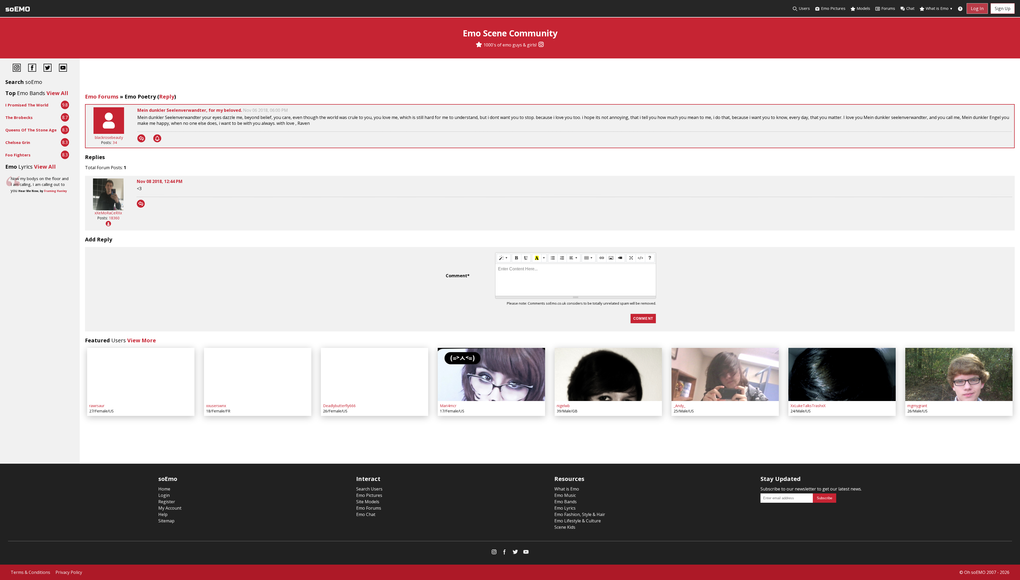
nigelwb (563, 405)
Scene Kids (564, 527)
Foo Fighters (18, 154)
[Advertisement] (550, 77)
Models (863, 8)
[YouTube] (63, 68)
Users (804, 8)
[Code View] (640, 258)
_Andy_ (679, 405)
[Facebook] (32, 68)
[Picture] (611, 258)
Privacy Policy (69, 572)
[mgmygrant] (959, 374)
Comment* (458, 276)
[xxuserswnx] (257, 374)
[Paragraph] (573, 258)
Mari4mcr (448, 405)
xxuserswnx (216, 405)
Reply (166, 96)
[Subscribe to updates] (157, 138)
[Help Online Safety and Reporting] (960, 8)
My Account (169, 508)
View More (141, 340)
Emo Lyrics (565, 508)
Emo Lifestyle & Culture (577, 521)
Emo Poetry (140, 96)
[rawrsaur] (140, 374)
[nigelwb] (608, 374)
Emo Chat (365, 514)
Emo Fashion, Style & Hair (579, 514)
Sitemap (166, 521)
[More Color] (544, 258)
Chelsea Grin (17, 142)
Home (164, 489)
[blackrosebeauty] (109, 132)
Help (163, 514)
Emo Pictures (832, 8)
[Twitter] (48, 68)
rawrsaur (96, 405)
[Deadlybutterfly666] (374, 374)
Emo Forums (101, 96)
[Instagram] (541, 45)
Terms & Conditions (30, 572)
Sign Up (1002, 8)
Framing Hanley (55, 191)
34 (115, 142)
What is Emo (939, 8)
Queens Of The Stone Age (31, 130)
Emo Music (565, 495)
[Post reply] (141, 138)
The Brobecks (19, 117)
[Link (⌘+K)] (601, 258)
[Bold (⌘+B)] (516, 258)
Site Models (367, 502)
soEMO (17, 9)
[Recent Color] (537, 258)
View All (57, 93)
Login (164, 495)
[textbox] (575, 280)
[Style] (504, 258)
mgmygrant (917, 405)
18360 (114, 217)
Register (166, 502)
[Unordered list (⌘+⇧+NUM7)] (553, 258)
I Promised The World (26, 105)
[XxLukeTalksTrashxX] (842, 374)
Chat (910, 8)
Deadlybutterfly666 (339, 405)
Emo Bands (565, 502)
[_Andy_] (725, 374)
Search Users (369, 489)
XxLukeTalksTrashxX (808, 405)
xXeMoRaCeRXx (108, 212)
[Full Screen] (631, 258)
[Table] (589, 258)
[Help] (649, 258)
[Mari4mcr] (491, 374)
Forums (888, 8)
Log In (977, 8)
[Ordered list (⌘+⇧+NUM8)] (562, 258)
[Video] (620, 258)
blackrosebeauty (109, 137)
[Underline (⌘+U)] (526, 258)
